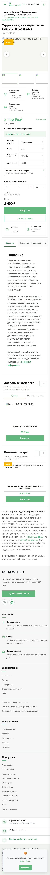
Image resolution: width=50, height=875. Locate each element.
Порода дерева (10, 142)
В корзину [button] (25, 210)
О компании (6, 676)
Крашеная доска (8, 774)
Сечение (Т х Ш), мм (12, 156)
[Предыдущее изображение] (7, 54)
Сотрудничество (8, 729)
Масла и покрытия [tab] (35, 396)
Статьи (5, 680)
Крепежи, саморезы (10, 809)
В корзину (25, 438)
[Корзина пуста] (44, 4)
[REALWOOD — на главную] (15, 4)
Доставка (5, 734)
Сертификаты (7, 685)
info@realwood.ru (29, 540)
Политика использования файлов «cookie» (19, 707)
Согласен (25, 867)
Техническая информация (12, 689)
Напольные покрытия (10, 778)
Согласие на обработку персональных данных (20, 711)
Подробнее (25, 861)
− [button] (7, 187)
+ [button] (30, 187)
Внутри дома (7, 765)
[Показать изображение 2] (26, 78)
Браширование (8, 738)
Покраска (5, 747)
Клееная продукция (10, 800)
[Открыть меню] (5, 4)
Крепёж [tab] (14, 396)
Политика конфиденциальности (14, 702)
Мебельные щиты (9, 791)
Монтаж (5, 743)
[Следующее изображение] (43, 54)
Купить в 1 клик (25, 218)
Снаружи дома (8, 769)
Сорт (9, 149)
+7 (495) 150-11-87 (34, 537)
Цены (4, 693)
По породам (7, 783)
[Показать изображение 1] (9, 78)
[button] (25, 54)
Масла (4, 805)
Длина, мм (11, 163)
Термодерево (7, 787)
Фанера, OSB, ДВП (9, 796)
